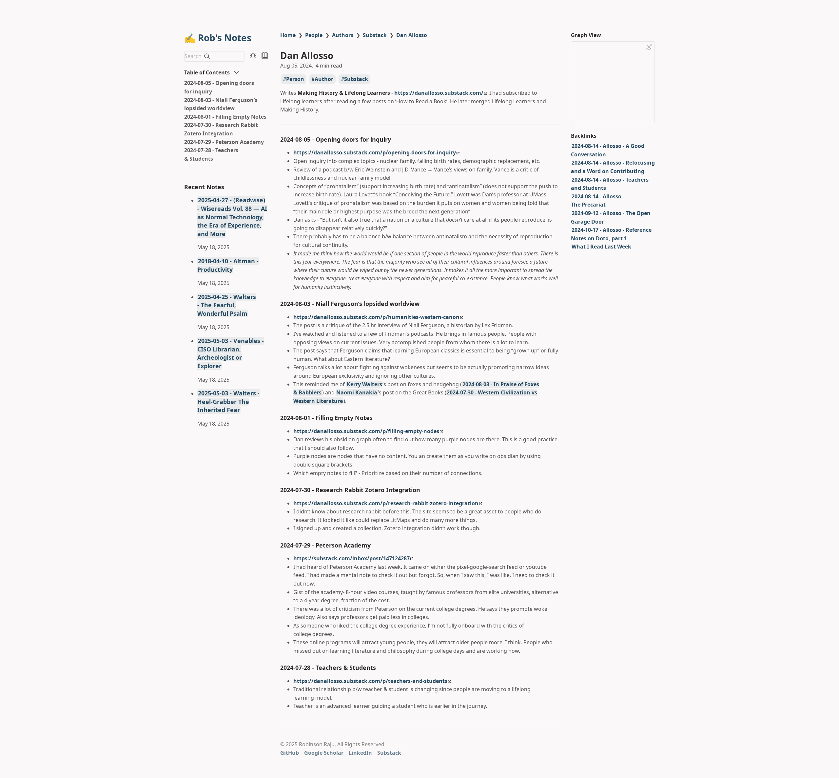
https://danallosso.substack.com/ (438, 92)
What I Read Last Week (601, 246)
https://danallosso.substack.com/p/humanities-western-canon (376, 317)
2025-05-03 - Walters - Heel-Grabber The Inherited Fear (228, 401)
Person (295, 79)
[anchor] (397, 139)
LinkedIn (360, 752)
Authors (342, 35)
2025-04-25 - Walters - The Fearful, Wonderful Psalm (226, 305)
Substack (375, 35)
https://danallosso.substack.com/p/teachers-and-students (370, 681)
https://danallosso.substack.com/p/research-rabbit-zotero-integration (385, 503)
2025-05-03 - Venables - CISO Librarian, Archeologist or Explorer (230, 353)
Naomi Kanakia (356, 392)
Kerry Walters (364, 384)
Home (288, 35)
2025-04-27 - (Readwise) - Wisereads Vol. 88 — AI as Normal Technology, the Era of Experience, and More (232, 216)
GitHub (289, 752)
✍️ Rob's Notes (217, 37)
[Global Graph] (649, 47)
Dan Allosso (411, 35)
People (313, 35)
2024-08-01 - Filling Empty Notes (225, 116)
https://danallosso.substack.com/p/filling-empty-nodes (366, 431)
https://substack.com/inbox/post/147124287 (351, 558)
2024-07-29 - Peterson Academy (224, 142)
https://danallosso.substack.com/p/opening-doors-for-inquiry (374, 152)
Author (324, 79)
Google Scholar (323, 752)
